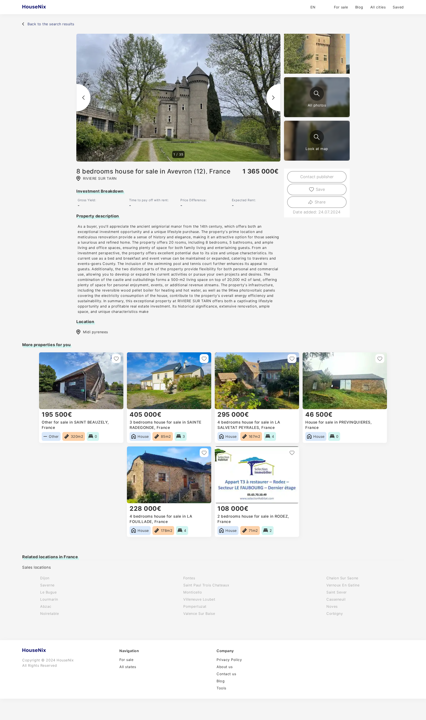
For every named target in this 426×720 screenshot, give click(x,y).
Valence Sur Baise (199, 613)
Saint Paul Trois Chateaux (206, 585)
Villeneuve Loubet (199, 599)
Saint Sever (336, 592)
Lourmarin (49, 599)
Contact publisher (317, 176)
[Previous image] (83, 97)
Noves (332, 606)
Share (320, 202)
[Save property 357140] (292, 452)
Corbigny (334, 613)
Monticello (192, 592)
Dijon (44, 578)
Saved (398, 7)
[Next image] (273, 97)
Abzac (45, 606)
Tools (221, 688)
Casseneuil (335, 599)
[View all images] (317, 94)
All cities (378, 7)
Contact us (226, 674)
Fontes (189, 578)
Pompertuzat (195, 606)
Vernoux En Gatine (342, 585)
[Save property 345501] (204, 358)
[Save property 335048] (116, 358)
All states (127, 667)
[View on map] (317, 137)
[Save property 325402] (292, 358)
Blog (359, 7)
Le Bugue (48, 592)
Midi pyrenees (95, 332)
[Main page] (42, 7)
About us (225, 667)
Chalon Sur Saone (342, 578)
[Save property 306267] (204, 452)
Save (320, 189)
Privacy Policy (229, 659)
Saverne (47, 585)
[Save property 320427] (379, 358)
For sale (341, 7)
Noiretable (49, 613)
